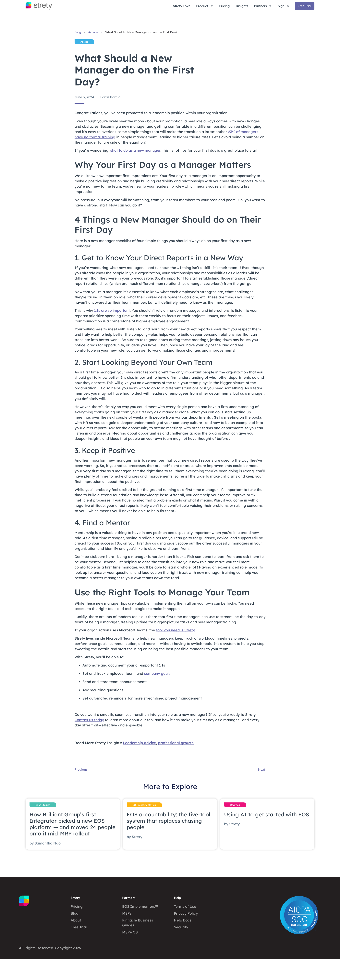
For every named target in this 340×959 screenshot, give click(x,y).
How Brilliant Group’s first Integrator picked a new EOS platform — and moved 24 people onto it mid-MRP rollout (72, 824)
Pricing (224, 6)
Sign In (283, 6)
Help (177, 898)
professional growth (176, 743)
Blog (78, 32)
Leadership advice (139, 743)
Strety (75, 898)
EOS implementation (144, 804)
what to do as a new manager (134, 150)
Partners (260, 6)
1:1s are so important (112, 310)
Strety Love (181, 6)
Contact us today (89, 720)
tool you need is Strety (175, 630)
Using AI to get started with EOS (266, 814)
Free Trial (304, 6)
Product (202, 6)
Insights (242, 6)
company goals (157, 673)
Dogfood (235, 804)
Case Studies (42, 804)
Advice (93, 32)
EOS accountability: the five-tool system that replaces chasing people (168, 821)
